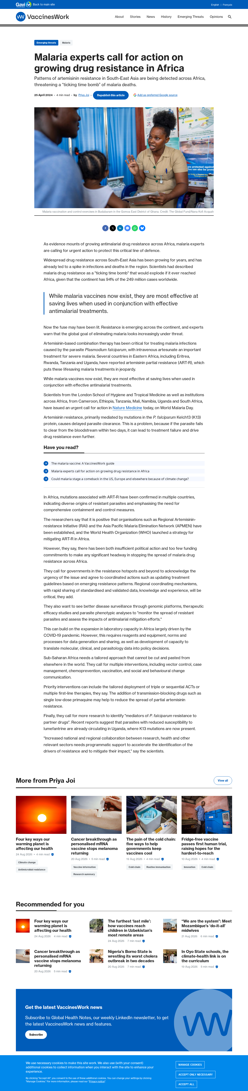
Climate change (27, 862)
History (166, 17)
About (119, 17)
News (151, 17)
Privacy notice (97, 1081)
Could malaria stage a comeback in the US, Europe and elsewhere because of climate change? (120, 479)
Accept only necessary (195, 1074)
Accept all (186, 1084)
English (215, 4)
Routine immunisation (158, 867)
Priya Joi (83, 95)
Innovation (189, 867)
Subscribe (36, 1034)
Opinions (216, 17)
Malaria (66, 42)
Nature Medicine (127, 407)
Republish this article (111, 95)
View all (223, 780)
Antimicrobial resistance (31, 869)
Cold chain (134, 867)
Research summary (84, 874)
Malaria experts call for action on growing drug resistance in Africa (100, 471)
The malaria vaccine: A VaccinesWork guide (82, 463)
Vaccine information (84, 867)
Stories (135, 17)
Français (227, 4)
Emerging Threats (191, 17)
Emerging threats (46, 42)
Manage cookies (190, 1064)
